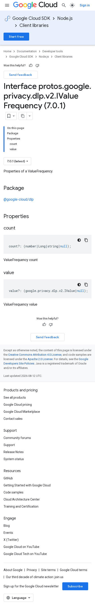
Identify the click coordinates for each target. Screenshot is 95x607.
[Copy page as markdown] (23, 116)
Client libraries (34, 25)
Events (8, 532)
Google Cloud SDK (31, 18)
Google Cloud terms (73, 570)
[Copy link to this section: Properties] (34, 216)
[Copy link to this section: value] (18, 273)
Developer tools (52, 51)
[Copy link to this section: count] (19, 228)
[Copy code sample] (86, 240)
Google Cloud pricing (18, 404)
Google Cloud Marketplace (22, 411)
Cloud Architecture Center (22, 499)
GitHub (8, 478)
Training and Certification (21, 506)
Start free (16, 37)
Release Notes (14, 452)
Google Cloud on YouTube (21, 547)
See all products (15, 397)
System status (14, 459)
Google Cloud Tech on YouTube (25, 554)
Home (7, 51)
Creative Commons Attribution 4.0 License (34, 354)
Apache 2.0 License (40, 359)
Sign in (85, 5)
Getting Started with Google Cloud (27, 485)
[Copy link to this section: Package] (28, 188)
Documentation (27, 51)
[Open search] (63, 5)
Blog (7, 525)
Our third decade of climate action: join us (34, 577)
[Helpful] (30, 65)
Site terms (48, 570)
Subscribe (75, 586)
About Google (13, 570)
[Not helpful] (37, 65)
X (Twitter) (11, 540)
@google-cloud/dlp (19, 199)
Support (9, 445)
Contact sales (13, 418)
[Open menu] (7, 5)
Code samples (13, 492)
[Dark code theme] (79, 240)
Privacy (32, 570)
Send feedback (20, 75)
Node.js (65, 18)
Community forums (17, 438)
